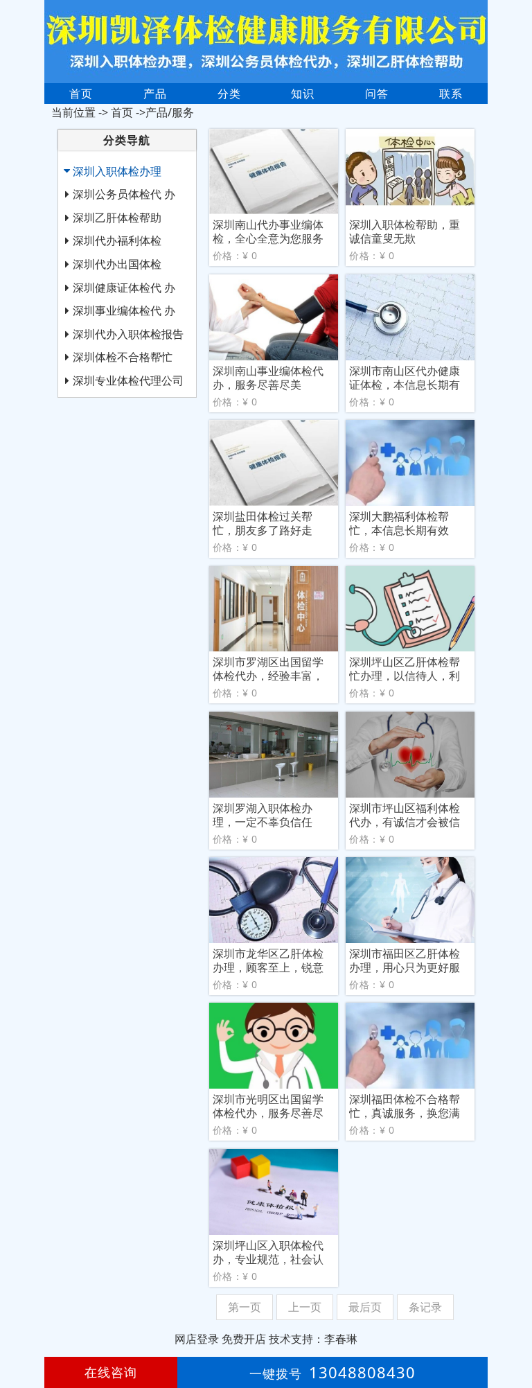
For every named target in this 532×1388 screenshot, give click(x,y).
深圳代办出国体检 (117, 264)
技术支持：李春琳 (313, 1338)
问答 (377, 93)
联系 (451, 93)
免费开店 (244, 1338)
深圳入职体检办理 (117, 171)
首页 (81, 93)
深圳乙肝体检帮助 (117, 217)
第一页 (244, 1307)
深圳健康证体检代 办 (124, 287)
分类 (229, 93)
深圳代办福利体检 (117, 240)
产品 (155, 93)
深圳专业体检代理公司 (128, 380)
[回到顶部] (514, 1335)
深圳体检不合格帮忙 (122, 356)
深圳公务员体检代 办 (124, 194)
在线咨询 (111, 1372)
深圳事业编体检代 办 (124, 310)
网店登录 (197, 1338)
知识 (302, 93)
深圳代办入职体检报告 (128, 334)
